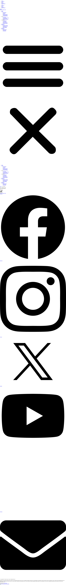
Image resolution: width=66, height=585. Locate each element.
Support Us (3, 28)
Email (1, 189)
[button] (33, 98)
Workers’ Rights (5, 18)
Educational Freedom (5, 19)
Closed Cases (4, 21)
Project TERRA (5, 27)
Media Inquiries (3, 3)
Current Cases (4, 20)
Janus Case (3, 178)
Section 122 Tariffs (5, 180)
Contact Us (3, 1)
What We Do (4, 12)
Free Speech (4, 17)
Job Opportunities (5, 169)
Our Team (4, 167)
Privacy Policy (17, 579)
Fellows (4, 13)
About (2, 11)
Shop (2, 2)
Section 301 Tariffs (5, 25)
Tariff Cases (3, 24)
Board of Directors (5, 14)
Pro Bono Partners (5, 23)
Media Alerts (4, 30)
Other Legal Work (5, 22)
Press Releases (5, 29)
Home (0, 186)
